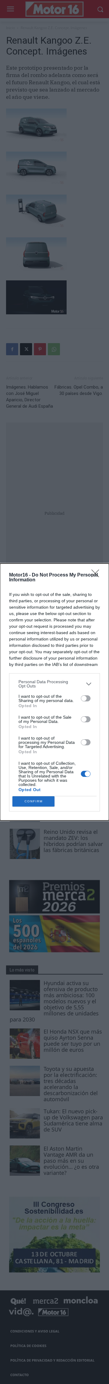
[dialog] (54, 692)
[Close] (97, 575)
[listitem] (54, 684)
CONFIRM (34, 801)
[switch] (86, 698)
